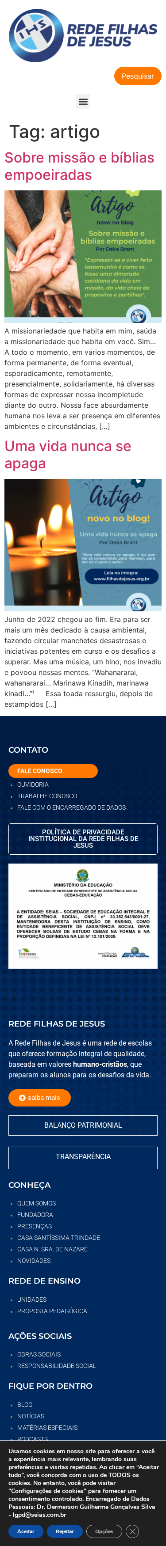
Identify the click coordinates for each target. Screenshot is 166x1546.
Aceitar (26, 1531)
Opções (104, 1531)
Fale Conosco (39, 770)
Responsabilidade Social (56, 1365)
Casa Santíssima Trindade (58, 1237)
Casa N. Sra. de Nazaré (52, 1249)
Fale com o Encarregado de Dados (71, 807)
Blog (25, 1404)
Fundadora (35, 1214)
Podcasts (32, 1439)
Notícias (30, 1416)
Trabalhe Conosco (47, 796)
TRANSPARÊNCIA (83, 1156)
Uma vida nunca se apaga (67, 454)
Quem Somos (36, 1203)
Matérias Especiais (47, 1427)
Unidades (31, 1299)
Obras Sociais (39, 1354)
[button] (83, 101)
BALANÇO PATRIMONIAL (83, 1125)
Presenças (34, 1226)
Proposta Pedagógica (52, 1311)
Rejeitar (65, 1531)
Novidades (33, 1260)
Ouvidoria (33, 784)
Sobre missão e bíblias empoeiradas (79, 166)
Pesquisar (138, 76)
